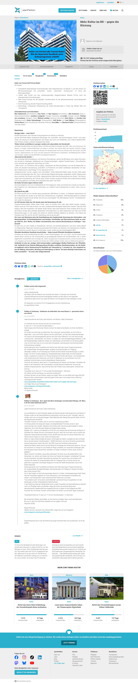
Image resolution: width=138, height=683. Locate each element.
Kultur (82, 18)
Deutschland (24, 18)
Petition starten (67, 10)
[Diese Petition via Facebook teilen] (16, 266)
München (69, 575)
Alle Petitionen (95, 657)
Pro (16, 541)
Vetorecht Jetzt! (77, 665)
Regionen (94, 663)
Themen (93, 661)
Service (93, 10)
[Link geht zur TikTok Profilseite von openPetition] (32, 657)
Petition (17, 76)
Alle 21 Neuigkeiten (74, 278)
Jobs (55, 657)
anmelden (110, 2)
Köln (106, 575)
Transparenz (113, 655)
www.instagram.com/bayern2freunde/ (37, 386)
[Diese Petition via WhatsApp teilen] (29, 266)
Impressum (112, 661)
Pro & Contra (27, 75)
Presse (56, 661)
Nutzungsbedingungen (116, 657)
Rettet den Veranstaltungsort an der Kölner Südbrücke (106, 606)
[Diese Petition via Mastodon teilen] (22, 266)
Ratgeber (94, 655)
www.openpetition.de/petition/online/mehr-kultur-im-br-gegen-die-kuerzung (50, 382)
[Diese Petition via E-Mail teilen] (34, 266)
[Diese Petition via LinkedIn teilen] (25, 266)
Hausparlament (77, 661)
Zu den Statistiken (99, 188)
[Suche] (122, 10)
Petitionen (83, 10)
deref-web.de (100, 235)
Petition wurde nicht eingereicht (35, 286)
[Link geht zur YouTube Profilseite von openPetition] (32, 663)
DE (120, 2)
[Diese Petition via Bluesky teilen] (19, 266)
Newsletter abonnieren (26, 672)
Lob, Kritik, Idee (59, 663)
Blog (55, 659)
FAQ (73, 655)
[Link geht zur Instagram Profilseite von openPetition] (24, 657)
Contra (56, 541)
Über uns (57, 655)
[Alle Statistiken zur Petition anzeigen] (108, 184)
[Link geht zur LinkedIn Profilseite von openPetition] (40, 657)
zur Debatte (77, 536)
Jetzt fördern (69, 643)
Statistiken (63, 76)
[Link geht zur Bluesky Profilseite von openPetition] (24, 663)
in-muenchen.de (101, 230)
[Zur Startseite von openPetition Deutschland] (25, 10)
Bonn (31, 575)
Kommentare (51, 75)
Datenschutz (113, 659)
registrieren (100, 2)
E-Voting (75, 663)
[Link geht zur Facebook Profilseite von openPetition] (16, 657)
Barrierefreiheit (113, 663)
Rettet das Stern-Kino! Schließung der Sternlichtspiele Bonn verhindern (31, 606)
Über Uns (103, 10)
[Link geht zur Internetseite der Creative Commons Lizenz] (16, 681)
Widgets (75, 657)
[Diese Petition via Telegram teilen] (32, 266)
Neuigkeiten (39, 75)
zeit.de (98, 225)
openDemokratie (77, 659)
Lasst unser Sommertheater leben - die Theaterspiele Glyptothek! (69, 606)
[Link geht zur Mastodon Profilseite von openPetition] (16, 663)
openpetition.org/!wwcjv (52, 266)
